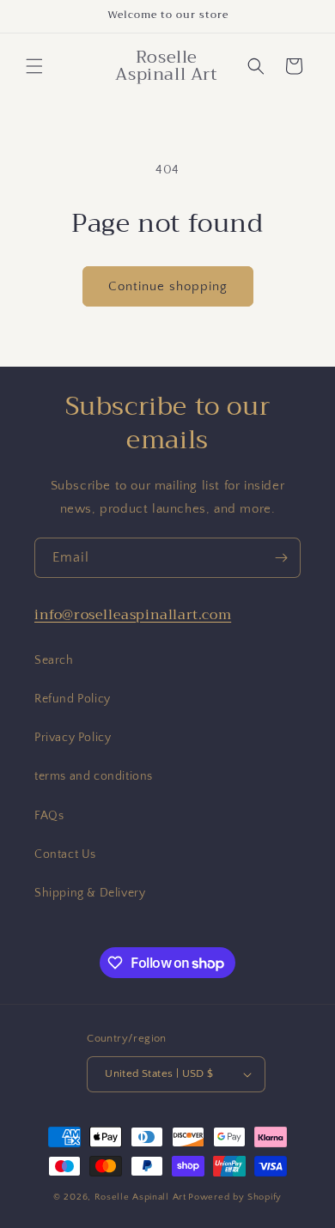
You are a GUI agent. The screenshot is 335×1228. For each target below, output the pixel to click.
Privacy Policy (72, 738)
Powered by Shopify (235, 1197)
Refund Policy (72, 699)
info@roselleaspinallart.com (132, 615)
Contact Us (65, 854)
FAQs (49, 816)
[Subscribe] (281, 558)
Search (54, 660)
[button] (34, 66)
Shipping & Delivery (89, 893)
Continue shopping (168, 286)
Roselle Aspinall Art (140, 1197)
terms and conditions (93, 776)
